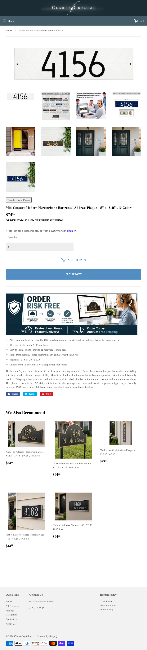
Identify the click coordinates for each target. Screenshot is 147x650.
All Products (12, 606)
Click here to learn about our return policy (108, 605)
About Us (11, 623)
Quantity (12, 237)
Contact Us (11, 619)
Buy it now (73, 274)
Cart (141, 21)
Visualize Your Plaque (18, 200)
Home (9, 30)
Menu (11, 21)
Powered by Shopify (47, 636)
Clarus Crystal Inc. (23, 636)
